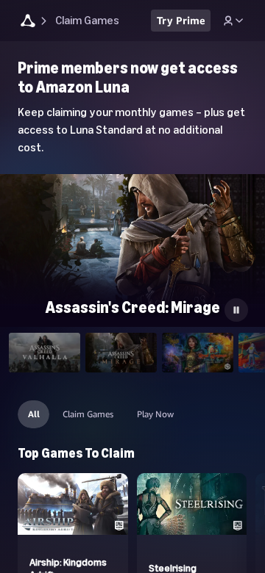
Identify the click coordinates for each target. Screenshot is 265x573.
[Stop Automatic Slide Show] (236, 310)
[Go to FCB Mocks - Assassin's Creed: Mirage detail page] (132, 248)
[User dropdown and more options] (233, 20)
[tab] (44, 353)
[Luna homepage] (28, 22)
